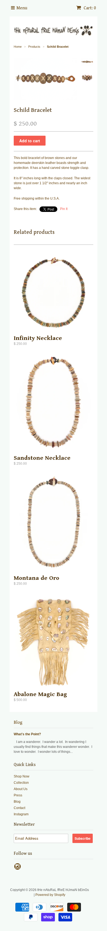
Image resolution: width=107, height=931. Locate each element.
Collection (21, 783)
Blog (18, 722)
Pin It (63, 209)
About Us (20, 789)
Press (18, 795)
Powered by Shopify (50, 895)
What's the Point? (27, 734)
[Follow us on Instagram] (18, 868)
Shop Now (21, 776)
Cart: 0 (89, 8)
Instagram (21, 814)
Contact (19, 808)
